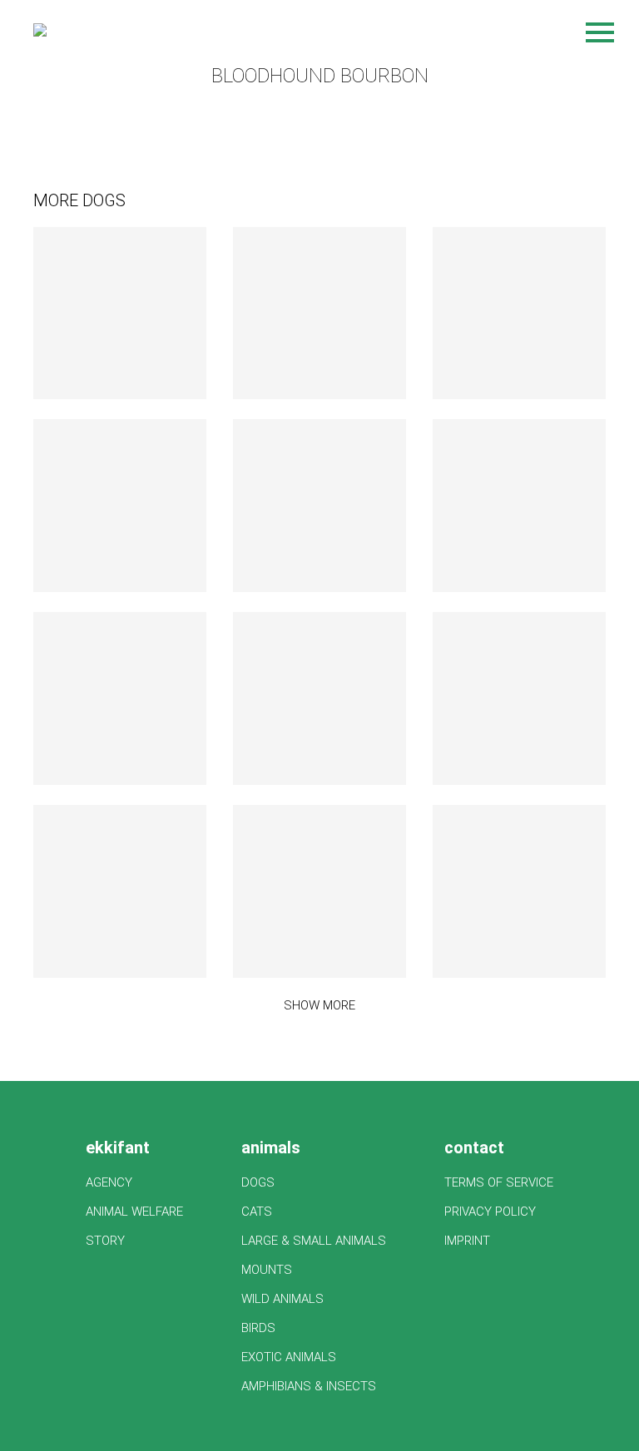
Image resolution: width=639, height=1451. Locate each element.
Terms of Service (498, 1182)
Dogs (258, 1182)
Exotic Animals (288, 1357)
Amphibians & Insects (308, 1386)
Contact (474, 1147)
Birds (258, 1327)
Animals (270, 1147)
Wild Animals (282, 1298)
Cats (256, 1211)
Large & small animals (313, 1240)
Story (105, 1240)
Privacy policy (490, 1211)
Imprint (467, 1240)
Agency (109, 1182)
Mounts (266, 1269)
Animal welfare (134, 1211)
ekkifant (118, 1147)
